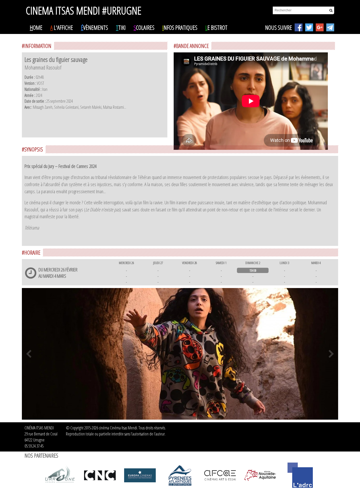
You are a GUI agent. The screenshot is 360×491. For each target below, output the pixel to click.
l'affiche (61, 27)
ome (36, 27)
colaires (144, 27)
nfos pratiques (179, 27)
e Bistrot (216, 27)
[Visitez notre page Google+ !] (320, 27)
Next (331, 354)
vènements (94, 27)
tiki (121, 27)
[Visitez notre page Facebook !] (299, 27)
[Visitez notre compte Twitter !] (309, 27)
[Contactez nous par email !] (330, 27)
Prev (29, 354)
